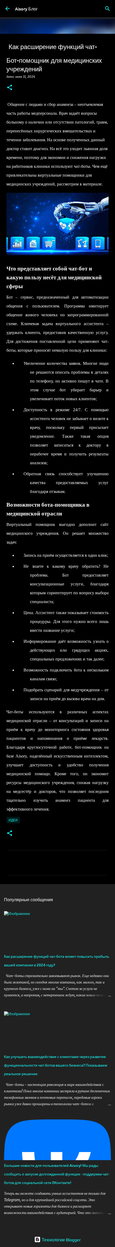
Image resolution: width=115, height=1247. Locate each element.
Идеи (13, 820)
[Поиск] (107, 8)
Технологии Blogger (61, 1239)
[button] (9, 87)
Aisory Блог (26, 9)
